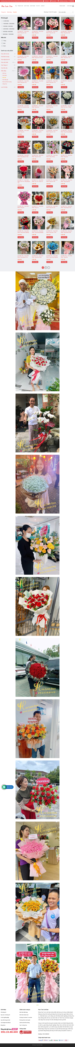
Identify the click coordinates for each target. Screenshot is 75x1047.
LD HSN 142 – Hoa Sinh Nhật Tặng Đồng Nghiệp (23, 231)
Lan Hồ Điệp (4, 87)
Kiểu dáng (9, 12)
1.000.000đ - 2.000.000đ (8, 23)
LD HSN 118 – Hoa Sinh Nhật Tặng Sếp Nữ (66, 180)
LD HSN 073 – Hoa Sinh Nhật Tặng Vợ (37, 81)
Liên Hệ (42, 5)
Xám (4, 43)
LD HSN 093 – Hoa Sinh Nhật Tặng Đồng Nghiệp (66, 131)
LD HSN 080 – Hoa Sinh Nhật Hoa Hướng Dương (23, 106)
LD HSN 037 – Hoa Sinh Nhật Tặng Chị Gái (23, 32)
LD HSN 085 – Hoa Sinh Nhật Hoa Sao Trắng (66, 106)
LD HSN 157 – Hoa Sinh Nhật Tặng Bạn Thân (52, 231)
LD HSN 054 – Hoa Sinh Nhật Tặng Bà (37, 32)
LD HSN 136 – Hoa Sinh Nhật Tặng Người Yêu (66, 207)
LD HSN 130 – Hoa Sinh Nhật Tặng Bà (23, 207)
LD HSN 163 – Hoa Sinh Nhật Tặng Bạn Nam (37, 256)
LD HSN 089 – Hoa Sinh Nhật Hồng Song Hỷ (37, 131)
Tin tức (38, 5)
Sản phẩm (32, 5)
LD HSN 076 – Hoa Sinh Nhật (66, 81)
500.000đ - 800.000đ (8, 31)
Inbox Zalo (9, 787)
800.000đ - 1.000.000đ (8, 34)
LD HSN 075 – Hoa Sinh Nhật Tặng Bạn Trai (52, 81)
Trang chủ (20, 5)
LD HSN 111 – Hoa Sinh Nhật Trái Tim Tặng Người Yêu (24, 181)
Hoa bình (4, 75)
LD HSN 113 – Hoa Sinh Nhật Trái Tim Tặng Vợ (37, 180)
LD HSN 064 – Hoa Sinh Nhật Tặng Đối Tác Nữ (37, 57)
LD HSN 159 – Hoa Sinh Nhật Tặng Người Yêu (23, 256)
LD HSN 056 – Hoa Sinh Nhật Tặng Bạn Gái (66, 32)
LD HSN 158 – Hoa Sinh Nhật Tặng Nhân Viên (66, 231)
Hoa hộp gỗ (5, 79)
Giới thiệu (26, 5)
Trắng (4, 40)
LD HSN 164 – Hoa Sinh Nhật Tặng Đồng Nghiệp (52, 256)
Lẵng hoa (4, 84)
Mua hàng (21, 37)
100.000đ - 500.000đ (8, 26)
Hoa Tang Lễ (4, 65)
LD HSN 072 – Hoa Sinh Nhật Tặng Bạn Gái (23, 81)
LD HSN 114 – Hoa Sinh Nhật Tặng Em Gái (52, 180)
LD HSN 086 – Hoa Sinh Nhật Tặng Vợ (23, 131)
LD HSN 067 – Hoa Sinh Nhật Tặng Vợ (52, 57)
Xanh (4, 46)
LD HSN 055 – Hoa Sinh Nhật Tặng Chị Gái (52, 32)
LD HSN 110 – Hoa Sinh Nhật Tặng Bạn (66, 156)
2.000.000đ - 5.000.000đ (8, 29)
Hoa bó (4, 77)
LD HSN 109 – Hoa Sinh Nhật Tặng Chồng (52, 156)
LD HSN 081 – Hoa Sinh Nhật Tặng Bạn (37, 106)
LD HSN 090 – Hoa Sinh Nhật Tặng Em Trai (52, 131)
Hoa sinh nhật (4, 62)
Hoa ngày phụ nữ (5, 59)
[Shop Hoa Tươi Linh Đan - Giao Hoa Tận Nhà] (7, 5)
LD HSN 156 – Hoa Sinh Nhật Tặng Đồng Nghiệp (37, 231)
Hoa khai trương (5, 56)
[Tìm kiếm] (16, 5)
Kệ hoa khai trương (6, 81)
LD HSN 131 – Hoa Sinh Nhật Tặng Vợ (37, 207)
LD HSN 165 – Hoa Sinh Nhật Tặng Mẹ (66, 256)
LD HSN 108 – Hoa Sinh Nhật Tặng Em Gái (37, 156)
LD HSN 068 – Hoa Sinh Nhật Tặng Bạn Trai (66, 57)
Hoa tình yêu (4, 68)
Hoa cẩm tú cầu (5, 54)
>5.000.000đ (6, 21)
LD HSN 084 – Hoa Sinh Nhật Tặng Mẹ (52, 106)
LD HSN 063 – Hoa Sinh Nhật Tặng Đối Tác (23, 57)
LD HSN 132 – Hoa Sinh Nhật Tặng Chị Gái (52, 207)
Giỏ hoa (4, 73)
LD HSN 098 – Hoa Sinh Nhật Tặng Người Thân (23, 156)
